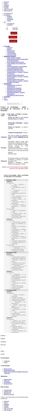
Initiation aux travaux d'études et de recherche (18, 263)
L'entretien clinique (17, 326)
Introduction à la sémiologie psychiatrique (18, 266)
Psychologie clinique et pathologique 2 (18, 234)
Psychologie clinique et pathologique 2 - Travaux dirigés (18, 238)
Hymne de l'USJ (8, 383)
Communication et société (18, 246)
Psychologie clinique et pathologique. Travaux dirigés (18, 206)
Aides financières (13, 41)
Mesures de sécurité (9, 394)
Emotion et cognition (17, 297)
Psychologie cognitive (17, 269)
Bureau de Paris (8, 368)
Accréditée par (8, 13)
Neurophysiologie (16, 268)
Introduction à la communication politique (18, 248)
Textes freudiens (16, 288)
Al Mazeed (7, 361)
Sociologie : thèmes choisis (19, 240)
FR (4, 22)
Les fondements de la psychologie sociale (18, 196)
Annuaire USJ (7, 391)
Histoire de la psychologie (18, 299)
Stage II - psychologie (17, 287)
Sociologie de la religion (18, 250)
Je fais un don (14, 33)
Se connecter (7, 15)
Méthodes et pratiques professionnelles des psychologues (18, 230)
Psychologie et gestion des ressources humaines (18, 216)
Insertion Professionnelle (18, 300)
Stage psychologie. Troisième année (18, 312)
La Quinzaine (7, 382)
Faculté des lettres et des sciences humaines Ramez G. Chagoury (18, 118)
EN (13, 23)
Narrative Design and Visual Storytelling (18, 214)
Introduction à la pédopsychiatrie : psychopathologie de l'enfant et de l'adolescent (18, 276)
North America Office (9, 370)
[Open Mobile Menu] (20, 37)
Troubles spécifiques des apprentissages (18, 331)
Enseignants (10, 19)
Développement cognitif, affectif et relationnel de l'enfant (18, 223)
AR (11, 25)
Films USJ (6, 381)
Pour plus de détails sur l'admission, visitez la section (18, 137)
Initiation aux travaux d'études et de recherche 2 (18, 321)
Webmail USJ (7, 393)
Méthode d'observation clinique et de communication (18, 306)
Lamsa (5, 362)
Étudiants (9, 16)
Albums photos (8, 379)
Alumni (9, 20)
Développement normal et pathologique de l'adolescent (18, 257)
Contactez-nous (8, 390)
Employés (9, 18)
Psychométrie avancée (17, 285)
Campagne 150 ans (13, 37)
